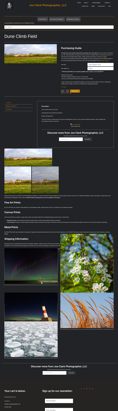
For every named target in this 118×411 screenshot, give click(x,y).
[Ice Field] (31, 339)
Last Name (47, 406)
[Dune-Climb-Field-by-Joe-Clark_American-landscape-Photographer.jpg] (30, 44)
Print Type (63, 64)
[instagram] (87, 389)
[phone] (93, 389)
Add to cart (75, 91)
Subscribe (87, 139)
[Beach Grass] (87, 310)
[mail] (90, 389)
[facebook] (81, 389)
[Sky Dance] (31, 266)
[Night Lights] (31, 310)
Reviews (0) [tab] (9, 109)
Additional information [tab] (11, 106)
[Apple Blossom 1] (87, 273)
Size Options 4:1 (65, 68)
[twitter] (84, 389)
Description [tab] (8, 102)
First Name (47, 397)
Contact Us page (104, 60)
